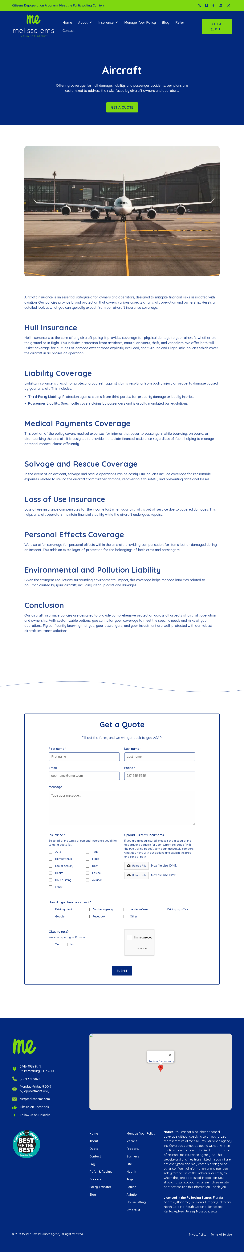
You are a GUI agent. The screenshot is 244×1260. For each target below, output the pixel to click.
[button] (85, 22)
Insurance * (57, 835)
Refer (179, 22)
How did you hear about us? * (70, 902)
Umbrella (133, 1210)
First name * (57, 749)
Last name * (132, 749)
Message (55, 787)
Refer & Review (100, 1172)
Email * (54, 768)
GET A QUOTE (122, 107)
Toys (130, 1179)
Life (129, 1164)
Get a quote (216, 26)
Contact (69, 30)
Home (67, 22)
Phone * (129, 768)
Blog (165, 22)
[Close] (169, 1055)
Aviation (132, 1194)
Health (131, 1172)
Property (133, 1149)
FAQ (92, 1164)
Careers (95, 1179)
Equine (131, 1187)
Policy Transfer (100, 1187)
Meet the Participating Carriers (82, 5)
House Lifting (136, 1202)
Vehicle (132, 1141)
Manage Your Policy (140, 22)
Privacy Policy (197, 1234)
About (93, 1141)
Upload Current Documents (144, 835)
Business (133, 1156)
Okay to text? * (60, 931)
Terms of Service (221, 1234)
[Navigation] (33, 26)
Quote (94, 1149)
